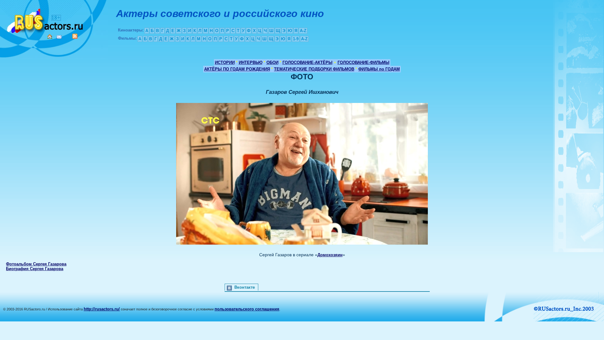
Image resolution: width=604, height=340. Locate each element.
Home (49, 36)
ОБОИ (272, 62)
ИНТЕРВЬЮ (250, 62)
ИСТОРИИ (225, 62)
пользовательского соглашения (247, 309)
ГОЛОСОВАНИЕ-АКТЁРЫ (307, 62)
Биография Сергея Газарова (34, 268)
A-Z (303, 30)
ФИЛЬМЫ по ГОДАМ (379, 69)
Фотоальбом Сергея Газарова (36, 264)
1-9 (296, 39)
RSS (74, 36)
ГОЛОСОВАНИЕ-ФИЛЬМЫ (363, 62)
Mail (59, 37)
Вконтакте (244, 287)
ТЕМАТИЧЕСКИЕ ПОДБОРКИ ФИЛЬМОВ (314, 69)
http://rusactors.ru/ (102, 309)
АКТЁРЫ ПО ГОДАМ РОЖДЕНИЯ (237, 69)
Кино (45, 19)
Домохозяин (330, 254)
